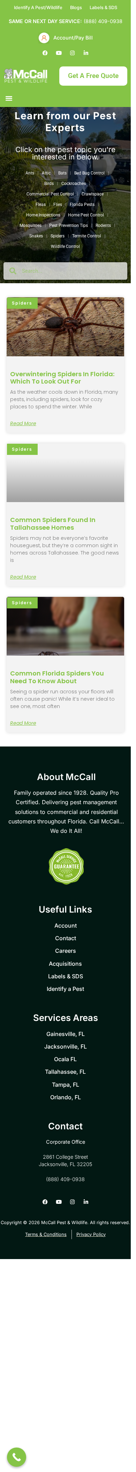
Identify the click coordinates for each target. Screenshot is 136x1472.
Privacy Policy (75, 391)
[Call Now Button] (16, 1457)
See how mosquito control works (68, 375)
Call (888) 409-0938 (68, 357)
